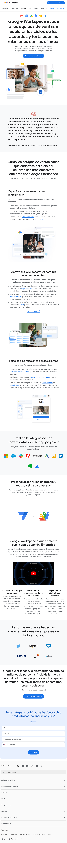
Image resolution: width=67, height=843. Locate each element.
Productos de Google (39, 841)
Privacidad (4, 841)
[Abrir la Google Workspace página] (10, 3)
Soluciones (5, 8)
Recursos (44, 8)
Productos (15, 8)
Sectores (23, 8)
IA (30, 8)
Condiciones (13, 841)
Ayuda (49, 841)
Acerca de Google (25, 841)
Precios (36, 8)
